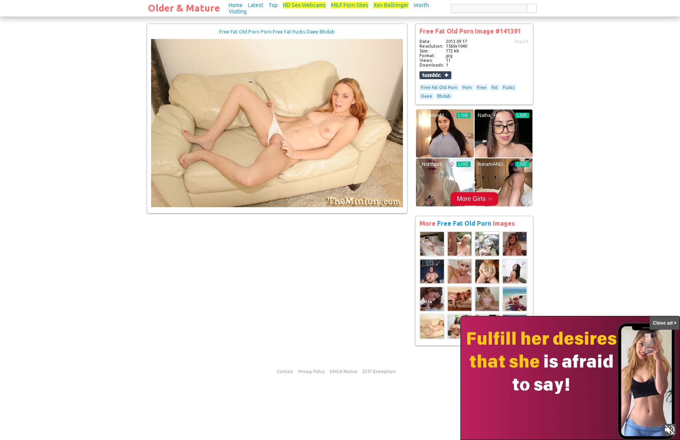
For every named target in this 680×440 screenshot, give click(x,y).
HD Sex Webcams (304, 5)
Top (273, 5)
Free (481, 87)
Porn (467, 87)
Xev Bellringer (390, 5)
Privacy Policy (311, 371)
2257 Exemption (378, 371)
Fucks (508, 87)
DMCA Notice (343, 371)
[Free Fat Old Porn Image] (432, 254)
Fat (495, 87)
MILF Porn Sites (349, 5)
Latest (255, 5)
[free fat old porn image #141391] (277, 205)
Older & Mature (184, 8)
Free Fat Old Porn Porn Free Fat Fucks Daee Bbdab (277, 31)
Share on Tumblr (435, 75)
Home (236, 5)
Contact (285, 371)
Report (521, 41)
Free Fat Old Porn (439, 87)
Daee (426, 96)
